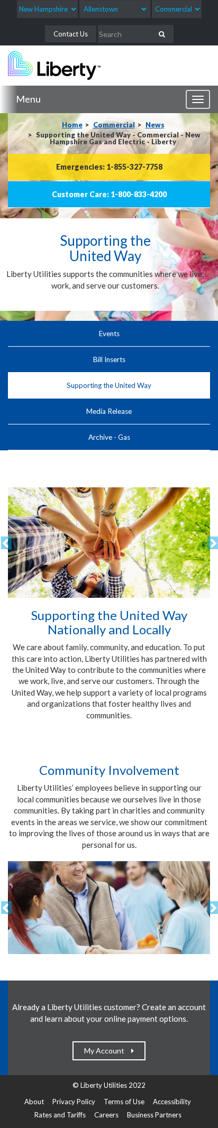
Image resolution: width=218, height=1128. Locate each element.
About (34, 1101)
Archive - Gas (109, 437)
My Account (106, 1050)
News (155, 125)
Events (109, 333)
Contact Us (70, 34)
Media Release (109, 411)
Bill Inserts (109, 359)
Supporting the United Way (109, 385)
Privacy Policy (73, 1101)
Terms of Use (124, 1101)
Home (72, 125)
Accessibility (172, 1101)
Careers (106, 1115)
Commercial (114, 125)
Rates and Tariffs (60, 1115)
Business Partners (154, 1115)
